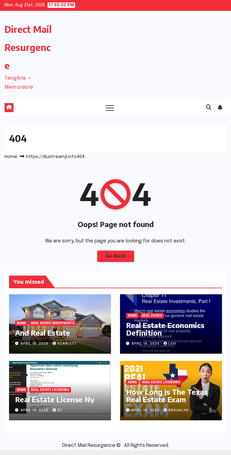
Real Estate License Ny (54, 399)
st (59, 410)
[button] (208, 107)
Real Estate (152, 315)
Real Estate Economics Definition (165, 329)
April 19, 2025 (35, 344)
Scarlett (67, 344)
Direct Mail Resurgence (28, 47)
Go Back (116, 256)
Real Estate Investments (52, 323)
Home (11, 156)
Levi (172, 344)
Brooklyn (178, 410)
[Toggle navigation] (110, 108)
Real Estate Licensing (50, 389)
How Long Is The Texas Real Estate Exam (167, 395)
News (21, 323)
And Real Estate (42, 332)
